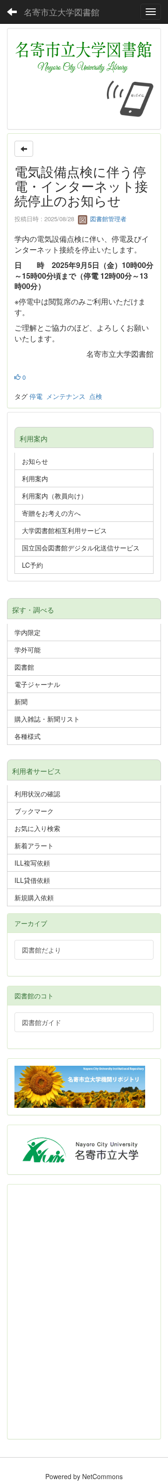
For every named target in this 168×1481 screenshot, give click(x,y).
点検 (95, 396)
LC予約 (32, 565)
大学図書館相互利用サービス (64, 530)
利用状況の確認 (37, 793)
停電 (35, 396)
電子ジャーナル (37, 684)
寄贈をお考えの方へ (51, 513)
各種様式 (27, 736)
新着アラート (34, 845)
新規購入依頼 (34, 897)
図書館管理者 (107, 218)
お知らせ (35, 461)
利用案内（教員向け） (54, 495)
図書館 (24, 667)
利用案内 (35, 478)
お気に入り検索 (37, 828)
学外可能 (27, 649)
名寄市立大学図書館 (61, 12)
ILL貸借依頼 (32, 880)
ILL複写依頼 (32, 862)
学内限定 (27, 632)
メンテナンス (65, 396)
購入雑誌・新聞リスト (47, 718)
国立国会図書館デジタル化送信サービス (81, 547)
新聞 (21, 701)
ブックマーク (34, 811)
